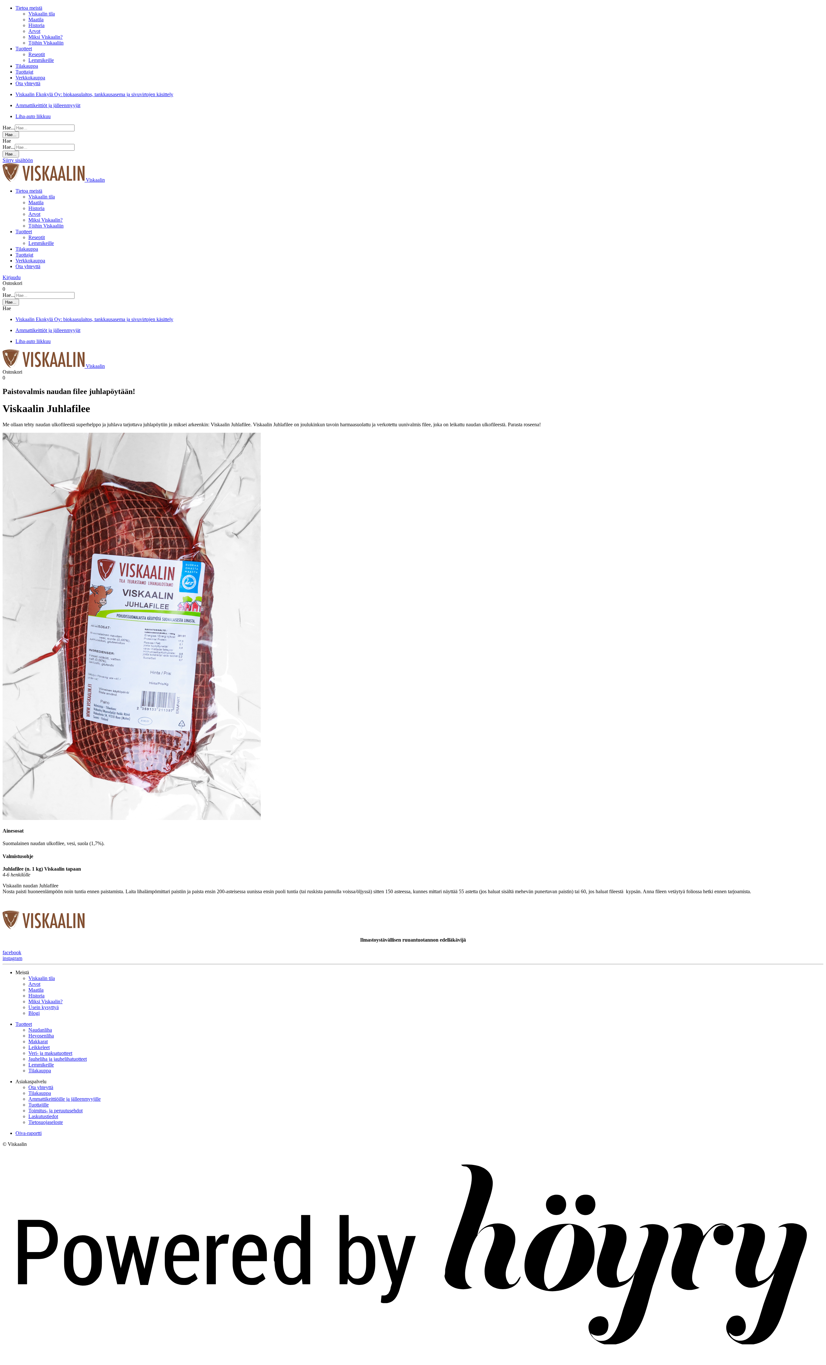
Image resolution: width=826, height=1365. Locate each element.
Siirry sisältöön (18, 160)
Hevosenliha (41, 1035)
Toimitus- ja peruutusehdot (55, 1110)
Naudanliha (40, 1030)
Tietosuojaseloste (45, 1122)
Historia (36, 25)
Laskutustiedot (43, 1116)
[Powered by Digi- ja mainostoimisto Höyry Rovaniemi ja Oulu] (413, 1359)
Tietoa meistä (28, 8)
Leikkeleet (39, 1047)
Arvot (34, 31)
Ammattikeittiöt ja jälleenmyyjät (47, 105)
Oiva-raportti (28, 1133)
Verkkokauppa (30, 77)
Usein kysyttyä (43, 1007)
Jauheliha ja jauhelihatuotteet (57, 1059)
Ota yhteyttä (27, 83)
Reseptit (36, 54)
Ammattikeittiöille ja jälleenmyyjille (64, 1099)
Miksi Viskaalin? (45, 37)
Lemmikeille (41, 60)
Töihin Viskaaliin (46, 43)
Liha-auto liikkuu (33, 116)
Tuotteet (23, 48)
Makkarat (38, 1041)
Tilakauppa (26, 66)
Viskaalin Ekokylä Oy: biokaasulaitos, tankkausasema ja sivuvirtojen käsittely (94, 94)
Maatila (36, 19)
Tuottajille (38, 1104)
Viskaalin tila (41, 13)
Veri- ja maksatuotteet (50, 1053)
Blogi (34, 1013)
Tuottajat (24, 72)
